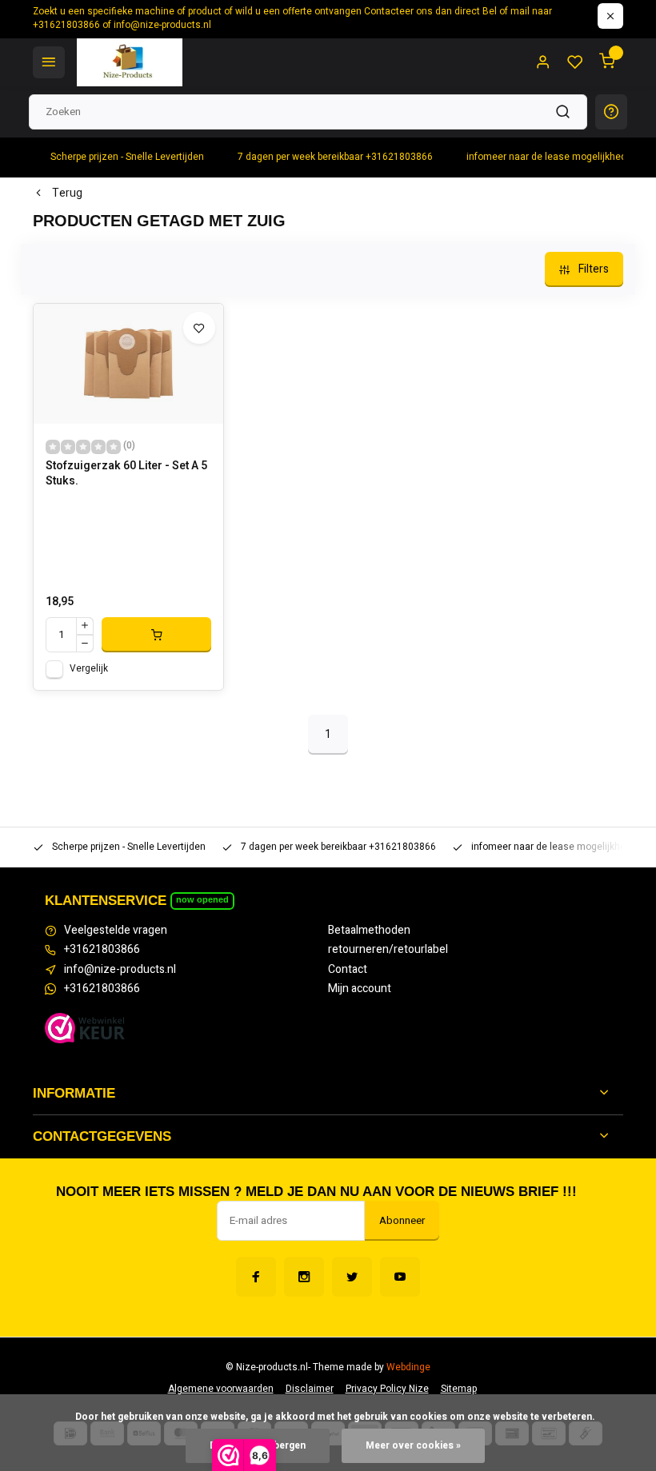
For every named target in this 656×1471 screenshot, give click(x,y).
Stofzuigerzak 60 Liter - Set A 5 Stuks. (126, 474)
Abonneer (402, 1221)
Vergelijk (89, 669)
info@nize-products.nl (120, 970)
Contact (347, 970)
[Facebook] (256, 1277)
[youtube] (400, 1277)
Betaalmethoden (369, 931)
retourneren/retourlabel (388, 950)
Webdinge (408, 1367)
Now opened (202, 899)
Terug (67, 193)
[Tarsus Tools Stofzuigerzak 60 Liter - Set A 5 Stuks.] (128, 364)
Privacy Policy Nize (387, 1389)
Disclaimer (310, 1389)
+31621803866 (102, 950)
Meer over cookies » (413, 1446)
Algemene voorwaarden (221, 1389)
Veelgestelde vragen (115, 931)
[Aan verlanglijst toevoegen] (199, 328)
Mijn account (359, 989)
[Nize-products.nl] (129, 62)
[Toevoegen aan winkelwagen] (156, 634)
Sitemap (459, 1389)
